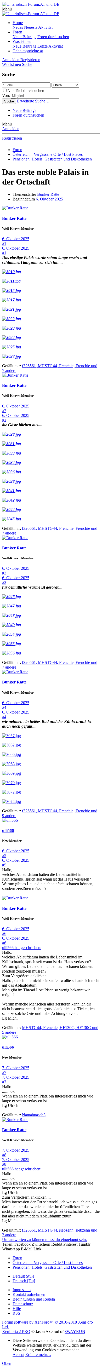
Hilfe (17, 1308)
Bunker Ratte (48, 194)
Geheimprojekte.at (28, 51)
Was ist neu (22, 41)
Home (18, 22)
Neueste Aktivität (38, 27)
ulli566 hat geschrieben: (21, 947)
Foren (17, 32)
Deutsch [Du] (24, 1281)
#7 (4, 1072)
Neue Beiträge (24, 37)
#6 (4, 933)
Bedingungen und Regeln (34, 1299)
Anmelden (10, 129)
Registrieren (12, 138)
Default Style (23, 1276)
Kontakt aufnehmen (29, 1294)
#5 (4, 855)
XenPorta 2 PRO (16, 1331)
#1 (4, 243)
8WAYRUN (75, 1331)
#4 (4, 707)
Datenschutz (23, 1304)
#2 (4, 411)
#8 (4, 1155)
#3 (4, 573)
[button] (7, 9)
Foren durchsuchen (53, 37)
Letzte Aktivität (50, 46)
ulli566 (8, 830)
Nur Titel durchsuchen (25, 90)
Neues (18, 27)
